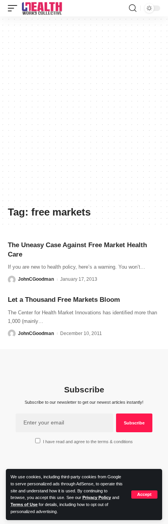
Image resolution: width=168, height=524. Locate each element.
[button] (144, 494)
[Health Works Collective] (42, 8)
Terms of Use (24, 504)
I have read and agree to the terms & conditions (88, 441)
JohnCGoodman (36, 279)
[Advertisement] (84, 114)
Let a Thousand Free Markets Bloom (64, 299)
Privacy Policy (96, 497)
